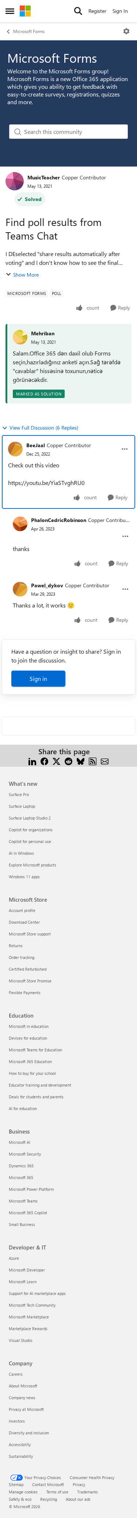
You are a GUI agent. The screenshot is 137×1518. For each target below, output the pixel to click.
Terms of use (57, 1492)
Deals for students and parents (36, 1096)
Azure (14, 1258)
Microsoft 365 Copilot (28, 1212)
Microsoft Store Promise (30, 981)
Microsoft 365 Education (30, 1061)
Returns (16, 945)
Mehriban (42, 333)
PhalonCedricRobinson (58, 520)
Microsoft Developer (27, 1270)
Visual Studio (20, 1340)
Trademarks (87, 1492)
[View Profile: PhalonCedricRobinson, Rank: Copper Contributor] (20, 524)
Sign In (120, 10)
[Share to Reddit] (68, 760)
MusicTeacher (43, 177)
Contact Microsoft (48, 1484)
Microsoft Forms (29, 31)
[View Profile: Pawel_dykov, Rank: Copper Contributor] (20, 589)
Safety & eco (20, 1499)
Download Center (24, 922)
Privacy (79, 1484)
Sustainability (21, 1456)
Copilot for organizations (31, 829)
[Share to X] (56, 760)
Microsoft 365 (21, 1177)
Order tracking (21, 957)
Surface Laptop (22, 806)
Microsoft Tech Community (32, 1305)
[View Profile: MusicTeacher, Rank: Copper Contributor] (14, 181)
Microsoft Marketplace (29, 1317)
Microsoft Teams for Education (35, 1049)
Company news (22, 1397)
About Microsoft (23, 1386)
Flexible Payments (25, 992)
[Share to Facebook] (44, 760)
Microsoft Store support (30, 934)
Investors (17, 1421)
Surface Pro (19, 794)
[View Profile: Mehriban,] (20, 337)
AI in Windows (21, 853)
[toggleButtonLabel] (126, 31)
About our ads (78, 1499)
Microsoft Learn (23, 1281)
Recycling (48, 1499)
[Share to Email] (105, 760)
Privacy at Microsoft (26, 1409)
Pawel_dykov (47, 585)
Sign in (38, 678)
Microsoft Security (25, 1154)
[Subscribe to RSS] (92, 760)
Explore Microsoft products (32, 865)
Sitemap (16, 1484)
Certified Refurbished (27, 969)
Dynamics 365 (21, 1165)
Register (97, 10)
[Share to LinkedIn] (32, 760)
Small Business (22, 1224)
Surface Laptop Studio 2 (30, 818)
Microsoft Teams (23, 1201)
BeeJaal (35, 445)
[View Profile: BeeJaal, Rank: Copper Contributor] (15, 449)
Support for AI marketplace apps (37, 1293)
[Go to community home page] (25, 11)
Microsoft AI (19, 1142)
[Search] (78, 11)
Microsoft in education (29, 1026)
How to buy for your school (32, 1073)
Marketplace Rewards (28, 1328)
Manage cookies (23, 1492)
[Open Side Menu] (10, 11)
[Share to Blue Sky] (80, 760)
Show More (26, 274)
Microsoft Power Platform (31, 1189)
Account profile (22, 910)
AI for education (23, 1108)
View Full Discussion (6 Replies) (43, 427)
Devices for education (28, 1038)
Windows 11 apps (24, 876)
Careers (16, 1374)
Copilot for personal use (30, 841)
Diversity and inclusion (29, 1432)
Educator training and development (40, 1085)
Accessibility (20, 1444)
